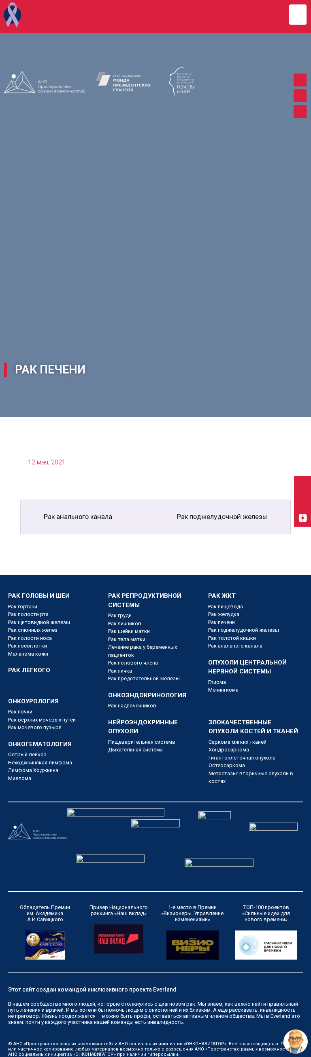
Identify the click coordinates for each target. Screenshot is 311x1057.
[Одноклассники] (300, 95)
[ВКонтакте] (300, 80)
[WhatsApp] (300, 111)
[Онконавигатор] (12, 14)
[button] (298, 14)
